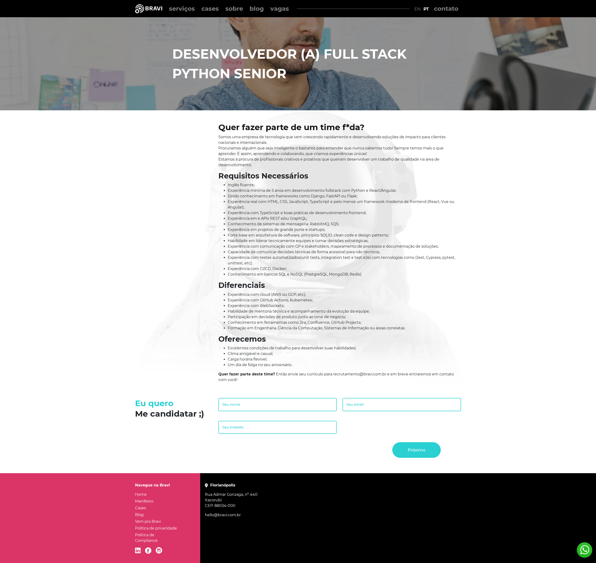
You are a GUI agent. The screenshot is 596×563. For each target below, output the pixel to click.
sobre (234, 8)
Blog (139, 514)
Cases (140, 508)
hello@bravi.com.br (223, 515)
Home (141, 494)
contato (446, 8)
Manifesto (144, 501)
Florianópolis (222, 485)
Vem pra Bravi (148, 521)
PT (426, 9)
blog (257, 8)
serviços (182, 8)
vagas (279, 8)
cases (210, 8)
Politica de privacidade (156, 528)
